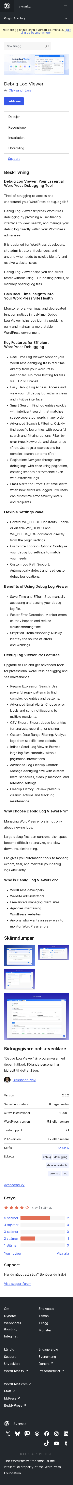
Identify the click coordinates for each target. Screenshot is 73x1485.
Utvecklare (12, 1364)
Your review (12, 1253)
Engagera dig (48, 1349)
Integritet (11, 1336)
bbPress (12, 1398)
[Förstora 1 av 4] (29, 950)
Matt (9, 1391)
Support (14, 159)
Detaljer (14, 117)
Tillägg (43, 1323)
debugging (60, 1156)
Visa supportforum (17, 1284)
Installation (16, 138)
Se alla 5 (63, 1147)
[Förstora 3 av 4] (29, 974)
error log (54, 1173)
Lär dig (9, 1349)
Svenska (20, 1424)
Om (6, 1309)
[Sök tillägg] (47, 46)
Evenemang (47, 1357)
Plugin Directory (15, 18)
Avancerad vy (14, 1185)
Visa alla (63, 1253)
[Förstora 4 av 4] (63, 998)
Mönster (45, 1330)
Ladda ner (14, 101)
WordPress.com (18, 1384)
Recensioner (17, 127)
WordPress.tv (16, 1371)
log (65, 1173)
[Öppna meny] (66, 6)
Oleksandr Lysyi (20, 90)
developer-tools (57, 1165)
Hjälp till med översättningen (46, 31)
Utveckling (16, 148)
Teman (44, 1316)
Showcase (46, 1309)
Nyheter (10, 1316)
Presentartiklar (51, 1371)
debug (47, 1156)
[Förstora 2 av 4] (63, 950)
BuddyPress (15, 1405)
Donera (46, 1364)
